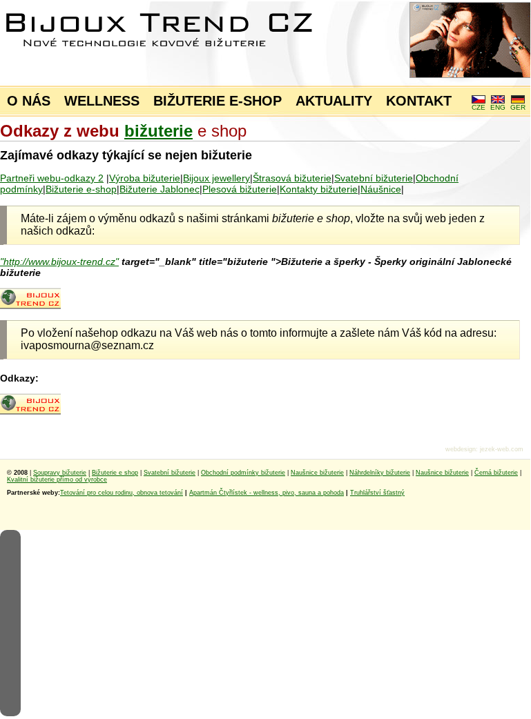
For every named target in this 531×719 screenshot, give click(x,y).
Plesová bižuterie (239, 189)
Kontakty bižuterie (319, 189)
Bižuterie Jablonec (159, 189)
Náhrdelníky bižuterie (379, 472)
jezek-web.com (501, 449)
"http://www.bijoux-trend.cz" (59, 261)
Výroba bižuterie (144, 178)
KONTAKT (419, 100)
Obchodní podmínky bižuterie (243, 472)
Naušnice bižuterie (317, 472)
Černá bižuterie (496, 472)
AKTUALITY (334, 100)
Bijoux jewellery (216, 178)
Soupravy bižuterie (59, 472)
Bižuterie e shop (115, 472)
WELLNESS (101, 100)
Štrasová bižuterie (292, 178)
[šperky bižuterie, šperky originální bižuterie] (30, 305)
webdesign (460, 449)
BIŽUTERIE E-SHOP (217, 100)
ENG (497, 107)
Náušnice (380, 189)
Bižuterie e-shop (81, 189)
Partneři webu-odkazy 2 (52, 178)
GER (517, 107)
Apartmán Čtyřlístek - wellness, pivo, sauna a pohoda (266, 492)
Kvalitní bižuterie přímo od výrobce (57, 479)
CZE (478, 107)
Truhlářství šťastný (377, 492)
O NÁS (28, 100)
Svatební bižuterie (373, 178)
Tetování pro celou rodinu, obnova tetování (121, 492)
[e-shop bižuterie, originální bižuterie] (30, 411)
